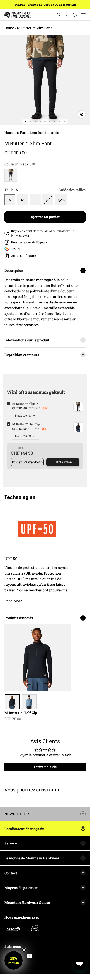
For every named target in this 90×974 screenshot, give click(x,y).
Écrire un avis (45, 767)
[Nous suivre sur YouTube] (30, 956)
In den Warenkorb (27, 462)
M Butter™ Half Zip (20, 712)
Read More (13, 600)
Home (9, 27)
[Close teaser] (24, 950)
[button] (13, 960)
